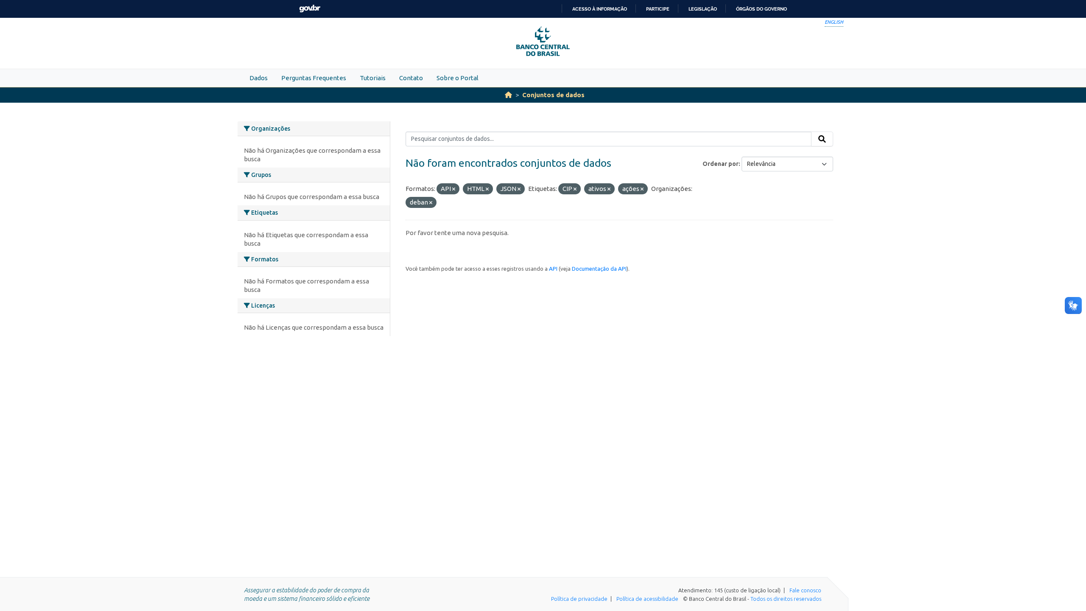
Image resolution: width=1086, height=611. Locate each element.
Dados (258, 77)
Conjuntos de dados (553, 94)
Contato (411, 77)
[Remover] (453, 189)
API (553, 269)
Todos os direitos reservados (785, 599)
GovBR (309, 9)
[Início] (508, 94)
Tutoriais (373, 77)
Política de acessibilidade (647, 599)
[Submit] (822, 139)
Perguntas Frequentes (313, 77)
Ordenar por (721, 163)
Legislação (703, 9)
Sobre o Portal (458, 77)
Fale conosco (805, 590)
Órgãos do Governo (761, 9)
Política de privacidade (579, 599)
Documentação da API (599, 269)
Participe (657, 9)
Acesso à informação (599, 9)
